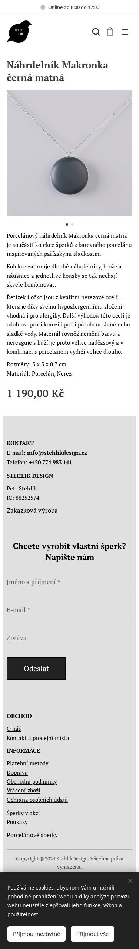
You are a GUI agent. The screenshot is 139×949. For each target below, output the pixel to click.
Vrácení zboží (23, 790)
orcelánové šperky (34, 835)
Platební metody (28, 763)
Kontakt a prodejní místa (38, 737)
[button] (95, 31)
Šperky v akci (23, 813)
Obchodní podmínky (32, 781)
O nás (14, 728)
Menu (125, 31)
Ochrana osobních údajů (37, 799)
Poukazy (18, 822)
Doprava (17, 772)
